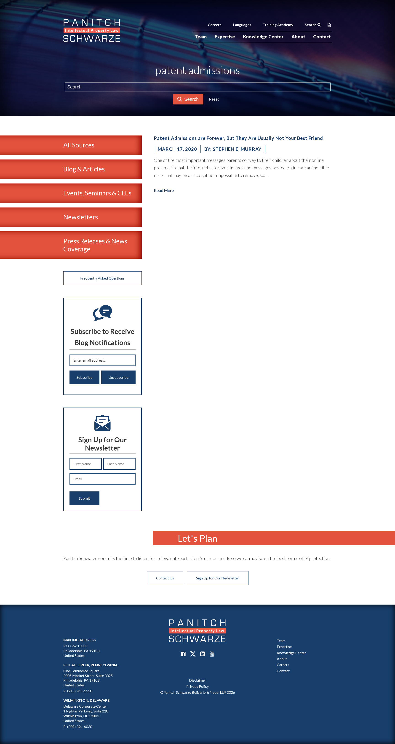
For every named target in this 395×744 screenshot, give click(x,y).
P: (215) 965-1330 (77, 691)
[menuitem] (201, 36)
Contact (322, 36)
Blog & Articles (84, 169)
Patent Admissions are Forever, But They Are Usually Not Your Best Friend (238, 138)
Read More (164, 190)
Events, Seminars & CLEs (97, 193)
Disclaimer (197, 680)
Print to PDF (329, 24)
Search (310, 24)
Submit (84, 498)
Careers (215, 24)
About (298, 36)
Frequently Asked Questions (102, 278)
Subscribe (84, 377)
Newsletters (80, 217)
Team (201, 36)
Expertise (225, 36)
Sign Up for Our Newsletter (217, 578)
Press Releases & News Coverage (95, 245)
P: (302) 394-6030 (77, 726)
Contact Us (165, 578)
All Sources (78, 145)
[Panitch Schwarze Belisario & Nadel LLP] (91, 30)
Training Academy (278, 24)
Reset (214, 99)
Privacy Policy (197, 686)
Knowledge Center (263, 36)
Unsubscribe (118, 377)
